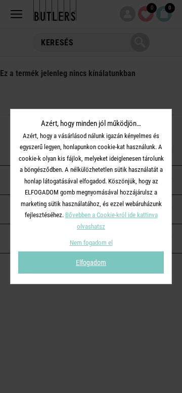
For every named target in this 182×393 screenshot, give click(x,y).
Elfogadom (91, 262)
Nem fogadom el (91, 242)
